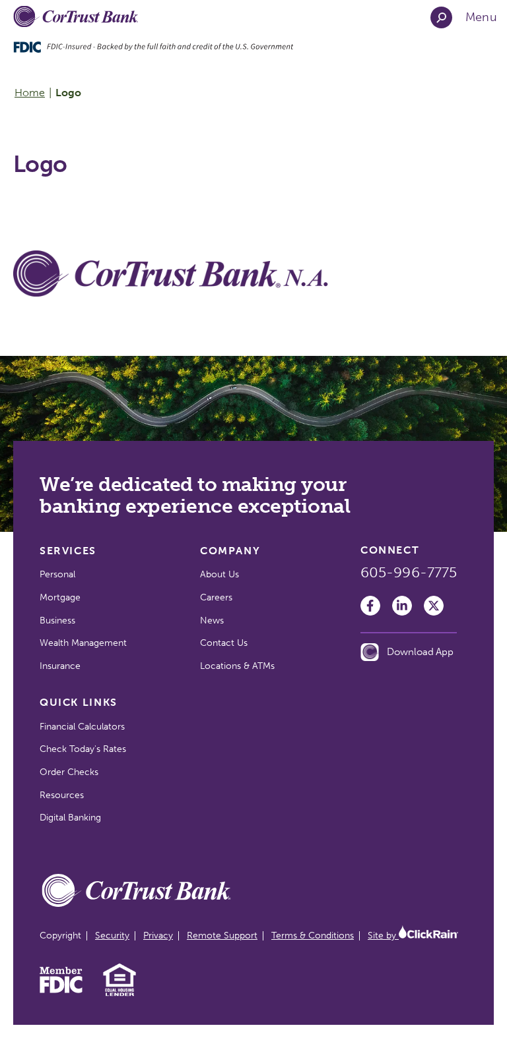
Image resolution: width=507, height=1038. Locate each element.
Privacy (158, 935)
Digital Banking (70, 817)
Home (30, 92)
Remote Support (222, 935)
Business (57, 620)
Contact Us (224, 643)
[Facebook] (370, 606)
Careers (216, 597)
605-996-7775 (408, 572)
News (212, 620)
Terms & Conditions (312, 935)
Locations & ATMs (237, 666)
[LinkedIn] (402, 606)
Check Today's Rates (83, 749)
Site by (383, 935)
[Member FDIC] (61, 990)
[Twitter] (434, 606)
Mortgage (60, 597)
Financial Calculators (82, 726)
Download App (420, 652)
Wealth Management (83, 643)
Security (112, 935)
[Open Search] (441, 17)
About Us (219, 574)
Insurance (60, 666)
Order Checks (69, 772)
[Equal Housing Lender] (119, 994)
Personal (57, 574)
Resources (62, 795)
